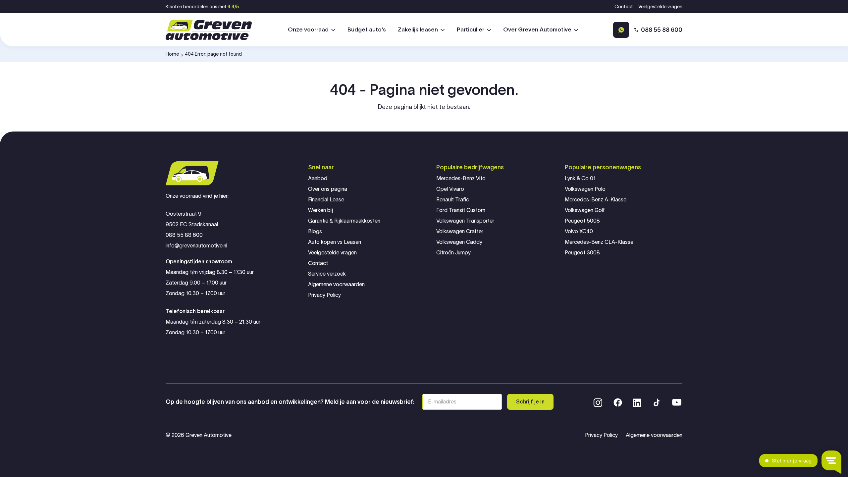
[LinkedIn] (637, 402)
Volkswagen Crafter (459, 231)
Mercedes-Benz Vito (461, 178)
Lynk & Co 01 (580, 178)
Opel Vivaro (450, 189)
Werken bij (320, 210)
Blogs (315, 231)
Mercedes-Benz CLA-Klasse (599, 242)
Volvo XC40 (579, 231)
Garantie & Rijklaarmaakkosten (344, 221)
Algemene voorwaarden (336, 284)
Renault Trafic (452, 199)
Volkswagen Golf (585, 210)
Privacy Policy (324, 295)
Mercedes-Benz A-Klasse (595, 199)
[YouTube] (676, 402)
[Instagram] (598, 401)
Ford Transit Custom (460, 210)
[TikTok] (656, 401)
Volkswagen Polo (585, 189)
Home (172, 54)
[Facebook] (618, 401)
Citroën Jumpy (453, 252)
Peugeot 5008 (582, 221)
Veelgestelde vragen (660, 6)
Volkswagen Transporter (465, 221)
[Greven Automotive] (209, 30)
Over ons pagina (327, 189)
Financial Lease (326, 199)
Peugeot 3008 (582, 252)
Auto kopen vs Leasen (334, 242)
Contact (623, 6)
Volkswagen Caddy (459, 242)
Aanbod (317, 178)
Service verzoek (327, 274)
